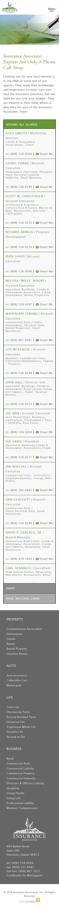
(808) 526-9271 (21, 457)
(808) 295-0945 (21, 490)
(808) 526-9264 (21, 432)
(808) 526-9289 (21, 523)
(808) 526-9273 (21, 404)
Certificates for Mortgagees (25, 875)
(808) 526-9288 (21, 373)
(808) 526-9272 (21, 222)
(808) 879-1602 (21, 558)
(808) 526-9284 (21, 186)
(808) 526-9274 (21, 247)
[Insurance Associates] (10, 7)
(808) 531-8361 (23, 867)
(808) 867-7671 (29, 871)
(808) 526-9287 (21, 304)
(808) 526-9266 (21, 271)
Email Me (46, 153)
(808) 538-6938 (22, 863)
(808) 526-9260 (21, 153)
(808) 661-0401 (21, 340)
